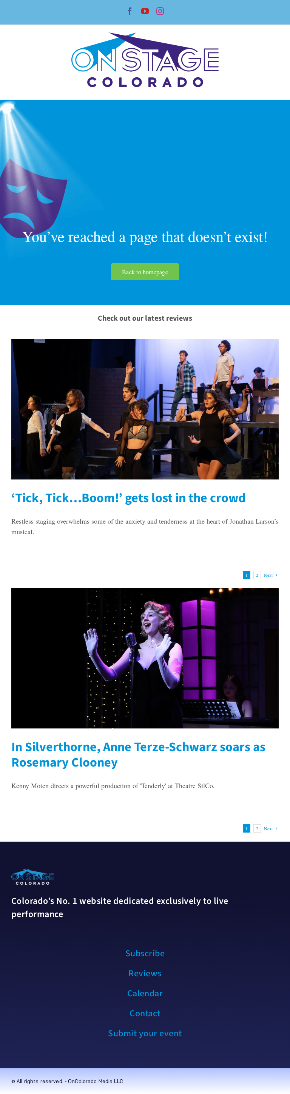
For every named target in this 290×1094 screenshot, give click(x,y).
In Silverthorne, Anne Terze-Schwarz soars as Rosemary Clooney (138, 755)
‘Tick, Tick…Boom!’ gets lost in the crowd (128, 498)
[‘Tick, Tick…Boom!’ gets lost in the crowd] (145, 409)
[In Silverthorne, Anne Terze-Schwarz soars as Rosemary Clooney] (145, 658)
